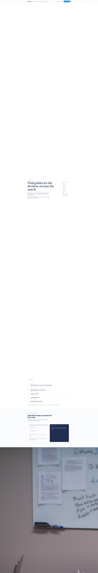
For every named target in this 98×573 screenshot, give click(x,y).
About (47, 1)
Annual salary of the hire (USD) (33, 427)
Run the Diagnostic (67, 1)
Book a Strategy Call (60, 1)
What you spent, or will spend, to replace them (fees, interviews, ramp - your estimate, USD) (38, 439)
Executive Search (34, 1)
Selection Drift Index (65, 195)
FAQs (63, 192)
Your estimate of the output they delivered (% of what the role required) (38, 435)
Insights (45, 1)
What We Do (38, 1)
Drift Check (64, 190)
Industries (42, 1)
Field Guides (64, 185)
